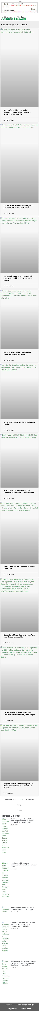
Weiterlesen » (14, 824)
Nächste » (31, 799)
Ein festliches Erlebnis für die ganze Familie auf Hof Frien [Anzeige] (18, 206)
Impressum (12, 1009)
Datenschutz (26, 1009)
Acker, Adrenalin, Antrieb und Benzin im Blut (19, 423)
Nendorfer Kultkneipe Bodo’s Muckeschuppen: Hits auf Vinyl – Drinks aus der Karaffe (17, 112)
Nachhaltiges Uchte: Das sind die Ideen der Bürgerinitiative (17, 353)
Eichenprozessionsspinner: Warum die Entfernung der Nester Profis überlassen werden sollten (23, 963)
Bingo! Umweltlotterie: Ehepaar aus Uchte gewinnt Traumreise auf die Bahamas (18, 786)
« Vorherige (8, 799)
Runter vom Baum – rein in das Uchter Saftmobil (19, 567)
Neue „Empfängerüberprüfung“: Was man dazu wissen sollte (19, 636)
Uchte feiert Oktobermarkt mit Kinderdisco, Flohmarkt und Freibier (19, 491)
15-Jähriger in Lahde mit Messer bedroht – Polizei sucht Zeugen (22, 908)
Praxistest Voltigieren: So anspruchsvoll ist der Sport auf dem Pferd (23, 865)
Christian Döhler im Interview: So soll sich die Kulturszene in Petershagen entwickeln (23, 924)
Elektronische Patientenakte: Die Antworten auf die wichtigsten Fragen (19, 714)
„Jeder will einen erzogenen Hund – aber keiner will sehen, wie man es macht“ (18, 278)
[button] (32, 18)
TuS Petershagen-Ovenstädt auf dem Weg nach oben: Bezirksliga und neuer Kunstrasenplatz (22, 820)
